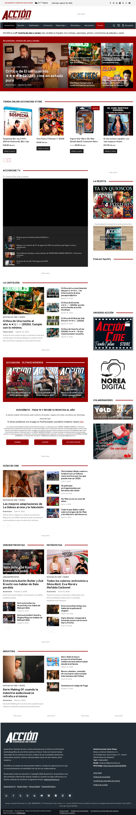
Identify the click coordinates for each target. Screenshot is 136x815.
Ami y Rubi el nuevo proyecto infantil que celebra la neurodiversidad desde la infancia (74, 660)
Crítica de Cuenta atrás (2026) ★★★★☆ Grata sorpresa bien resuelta (72, 331)
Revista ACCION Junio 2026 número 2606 (71, 394)
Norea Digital (34, 786)
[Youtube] (129, 3)
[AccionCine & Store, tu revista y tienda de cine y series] (16, 14)
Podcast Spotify (102, 259)
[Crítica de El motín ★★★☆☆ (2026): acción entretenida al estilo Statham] (53, 307)
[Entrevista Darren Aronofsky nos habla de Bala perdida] (9, 606)
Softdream (20, 813)
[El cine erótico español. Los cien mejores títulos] (118, 121)
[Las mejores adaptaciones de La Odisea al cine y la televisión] (23, 483)
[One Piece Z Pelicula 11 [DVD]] (51, 121)
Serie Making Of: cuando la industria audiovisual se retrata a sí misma (20, 693)
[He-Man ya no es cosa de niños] (53, 501)
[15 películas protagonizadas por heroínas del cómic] (53, 489)
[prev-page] (4, 160)
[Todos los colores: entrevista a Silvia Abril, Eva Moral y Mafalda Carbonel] (67, 561)
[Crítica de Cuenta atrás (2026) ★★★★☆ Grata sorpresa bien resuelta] (53, 332)
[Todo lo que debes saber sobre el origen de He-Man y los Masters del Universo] (53, 513)
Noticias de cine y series (17, 67)
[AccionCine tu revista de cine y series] (68, 737)
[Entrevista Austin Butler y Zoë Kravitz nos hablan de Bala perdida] (23, 561)
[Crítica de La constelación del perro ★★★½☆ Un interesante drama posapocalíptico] (117, 54)
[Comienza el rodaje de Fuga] (53, 687)
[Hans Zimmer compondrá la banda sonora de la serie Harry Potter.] (53, 621)
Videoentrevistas (14, 545)
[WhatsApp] (126, 3)
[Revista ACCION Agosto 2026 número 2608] (19, 382)
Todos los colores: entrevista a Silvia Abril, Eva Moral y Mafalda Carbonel (67, 584)
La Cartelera (11, 282)
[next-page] (8, 160)
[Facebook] (110, 3)
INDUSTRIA (9, 651)
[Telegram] (120, 3)
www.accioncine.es (52, 779)
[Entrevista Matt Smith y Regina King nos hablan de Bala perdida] (9, 618)
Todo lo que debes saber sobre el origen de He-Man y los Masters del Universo (74, 512)
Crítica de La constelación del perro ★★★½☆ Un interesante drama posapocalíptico (74, 292)
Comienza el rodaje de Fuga (74, 685)
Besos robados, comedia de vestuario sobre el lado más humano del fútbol (74, 673)
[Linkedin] (116, 3)
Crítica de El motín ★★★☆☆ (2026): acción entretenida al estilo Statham (72, 306)
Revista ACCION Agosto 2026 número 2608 (19, 394)
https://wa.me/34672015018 (114, 766)
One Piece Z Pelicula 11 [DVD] (50, 139)
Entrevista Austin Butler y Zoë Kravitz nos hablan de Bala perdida (23, 584)
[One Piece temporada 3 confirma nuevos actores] (84, 77)
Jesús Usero (8, 332)
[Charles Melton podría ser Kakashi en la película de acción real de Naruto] (117, 77)
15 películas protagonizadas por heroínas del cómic (71, 488)
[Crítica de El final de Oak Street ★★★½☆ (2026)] (53, 320)
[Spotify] (70, 795)
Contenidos (19, 390)
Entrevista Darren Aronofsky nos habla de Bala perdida (28, 605)
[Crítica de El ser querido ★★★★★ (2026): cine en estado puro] (35, 65)
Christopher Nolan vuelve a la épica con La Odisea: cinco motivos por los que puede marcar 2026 (74, 475)
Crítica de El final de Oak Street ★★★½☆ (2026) (72, 319)
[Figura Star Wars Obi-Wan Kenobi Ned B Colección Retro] (85, 121)
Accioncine (7, 511)
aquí (82, 422)
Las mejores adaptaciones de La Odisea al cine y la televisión (23, 505)
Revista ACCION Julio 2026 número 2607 (45, 394)
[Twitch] (62, 795)
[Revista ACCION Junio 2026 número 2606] (72, 382)
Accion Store (22, 786)
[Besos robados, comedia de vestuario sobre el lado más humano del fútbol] (53, 674)
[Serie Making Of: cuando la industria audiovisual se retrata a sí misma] (23, 669)
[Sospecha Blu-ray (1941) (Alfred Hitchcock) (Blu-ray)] (18, 121)
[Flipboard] (48, 795)
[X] (123, 3)
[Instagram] (113, 3)
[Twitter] (20, 795)
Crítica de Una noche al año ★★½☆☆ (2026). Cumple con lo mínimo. (22, 324)
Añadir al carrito (9, 151)
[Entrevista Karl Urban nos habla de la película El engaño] (53, 609)
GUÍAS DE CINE (11, 465)
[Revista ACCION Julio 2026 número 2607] (45, 382)
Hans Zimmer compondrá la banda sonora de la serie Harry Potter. (74, 620)
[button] (114, 25)
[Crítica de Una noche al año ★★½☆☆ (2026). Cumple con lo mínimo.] (84, 54)
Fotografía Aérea (48, 786)
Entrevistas (54, 545)
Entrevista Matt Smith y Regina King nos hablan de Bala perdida (29, 617)
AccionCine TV (10, 786)
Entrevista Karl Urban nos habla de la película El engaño (73, 608)
